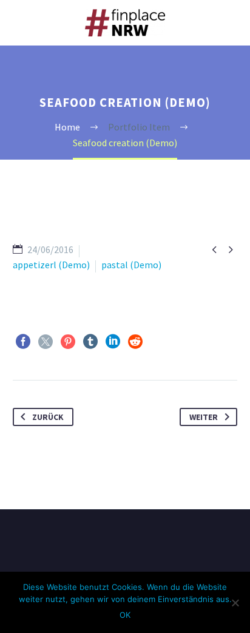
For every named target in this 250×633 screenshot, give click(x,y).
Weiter (203, 416)
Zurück (48, 416)
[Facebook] (23, 341)
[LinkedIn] (113, 341)
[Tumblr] (90, 341)
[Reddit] (135, 341)
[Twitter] (45, 341)
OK (125, 615)
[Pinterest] (68, 341)
